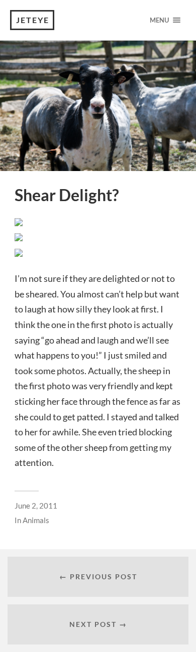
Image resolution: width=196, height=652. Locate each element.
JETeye (32, 20)
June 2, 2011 (36, 505)
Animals (36, 520)
